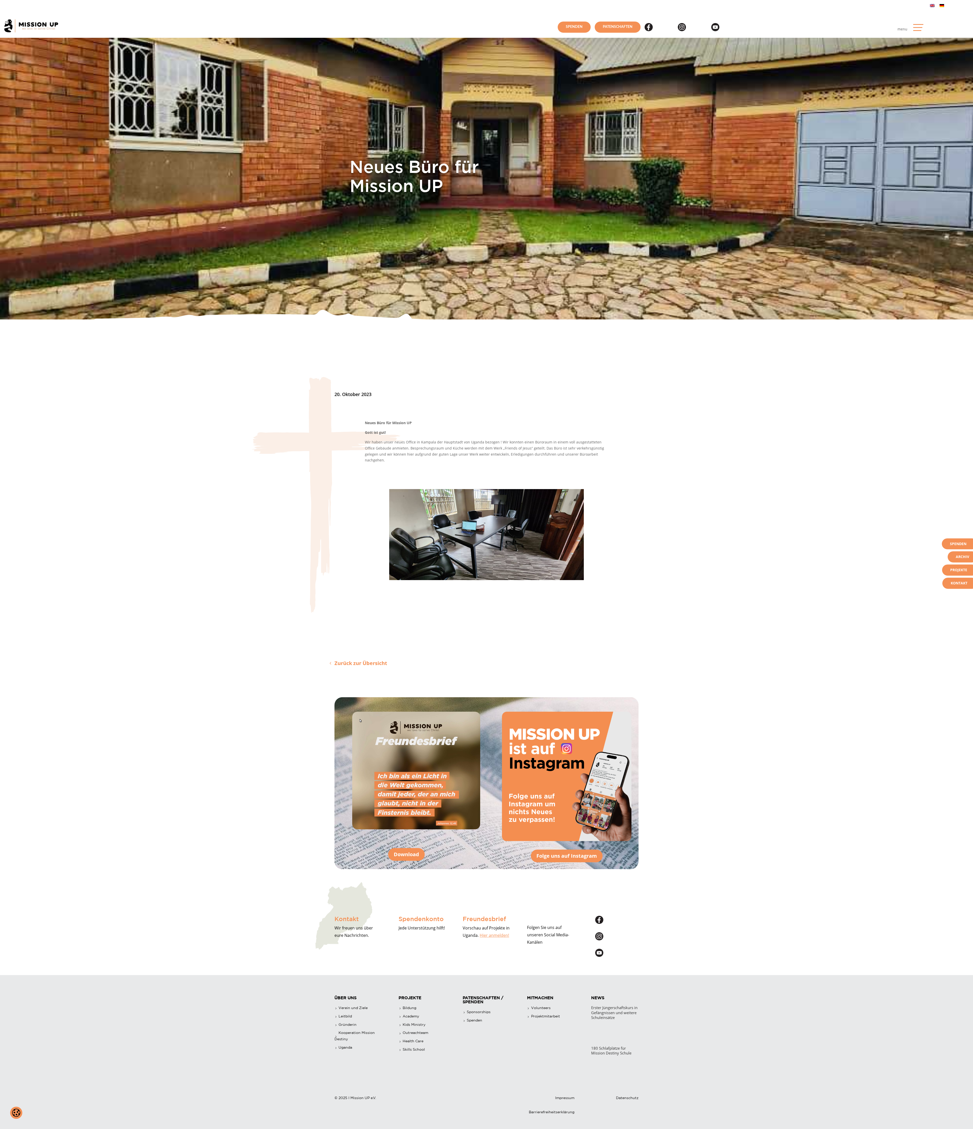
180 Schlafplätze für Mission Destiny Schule (611, 1051)
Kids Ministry (414, 1025)
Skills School (414, 1049)
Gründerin (348, 1025)
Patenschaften (617, 27)
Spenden (574, 27)
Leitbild (345, 1016)
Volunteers (541, 1008)
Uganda (345, 1047)
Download (406, 854)
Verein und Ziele (353, 1008)
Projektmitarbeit (545, 1016)
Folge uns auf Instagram (566, 855)
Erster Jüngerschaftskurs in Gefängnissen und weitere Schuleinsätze (614, 1012)
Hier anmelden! (494, 935)
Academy (411, 1016)
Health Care (413, 1041)
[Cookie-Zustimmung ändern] (16, 1113)
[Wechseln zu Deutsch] (942, 5)
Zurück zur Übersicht (360, 663)
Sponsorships (479, 1012)
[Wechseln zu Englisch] (932, 5)
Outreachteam (415, 1033)
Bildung (409, 1008)
